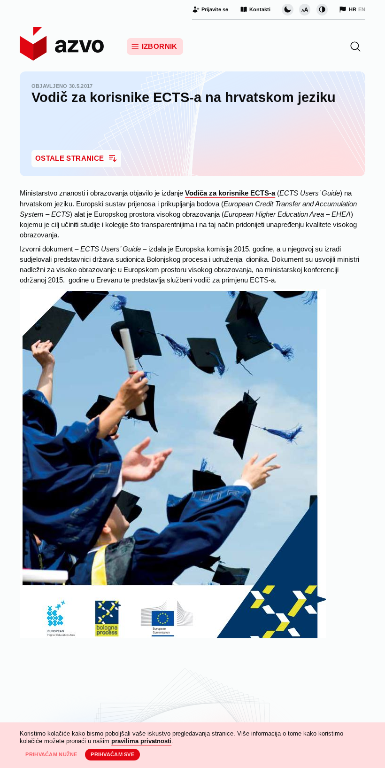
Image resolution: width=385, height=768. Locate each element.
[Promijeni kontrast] (322, 9)
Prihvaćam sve (112, 754)
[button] (355, 46)
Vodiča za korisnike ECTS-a (230, 193)
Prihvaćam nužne (51, 754)
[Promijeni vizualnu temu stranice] (287, 9)
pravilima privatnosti (141, 740)
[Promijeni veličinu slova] (304, 9)
